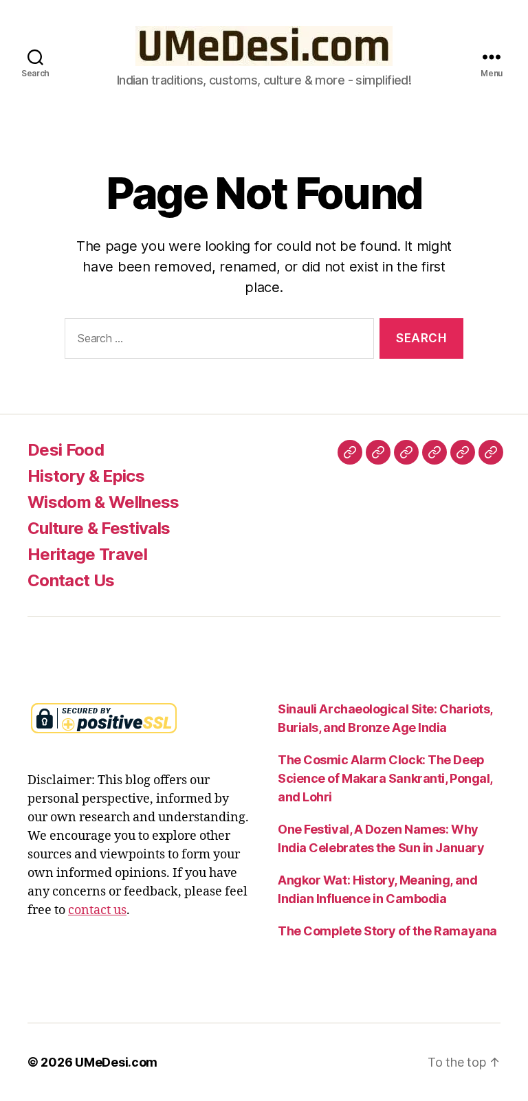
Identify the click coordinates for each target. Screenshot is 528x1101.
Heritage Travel (87, 554)
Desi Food (66, 450)
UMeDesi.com (116, 1062)
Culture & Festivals (99, 528)
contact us (97, 910)
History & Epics (86, 476)
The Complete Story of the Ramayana (387, 931)
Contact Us (71, 580)
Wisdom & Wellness (103, 502)
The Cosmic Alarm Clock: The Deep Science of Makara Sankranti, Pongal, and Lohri (385, 778)
